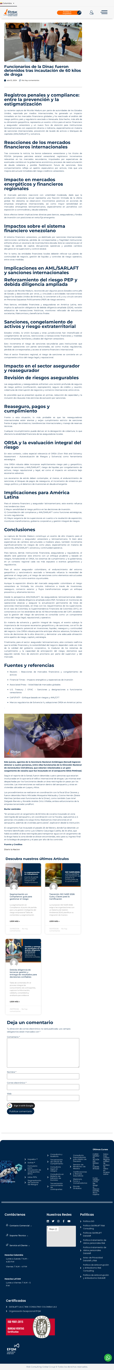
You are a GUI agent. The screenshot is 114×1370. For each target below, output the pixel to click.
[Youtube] (69, 1221)
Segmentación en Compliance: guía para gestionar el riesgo (21, 896)
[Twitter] (53, 1221)
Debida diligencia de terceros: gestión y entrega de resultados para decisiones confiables (23, 973)
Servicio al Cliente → (20, 1245)
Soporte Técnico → (19, 1235)
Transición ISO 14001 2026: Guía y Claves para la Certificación (62, 896)
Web (9, 1094)
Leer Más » (15, 921)
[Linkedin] (48, 1221)
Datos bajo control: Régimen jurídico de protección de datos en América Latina (107, 1164)
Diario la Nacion (12, 849)
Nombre (11, 1072)
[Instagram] (58, 1221)
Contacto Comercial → (21, 1225)
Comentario (13, 1037)
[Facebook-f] (63, 1221)
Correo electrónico (16, 1083)
